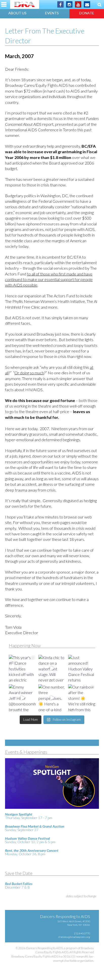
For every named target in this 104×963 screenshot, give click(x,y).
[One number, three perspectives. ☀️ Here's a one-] (51, 697)
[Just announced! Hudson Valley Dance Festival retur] (81, 668)
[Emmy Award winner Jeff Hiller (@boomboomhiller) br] (22, 697)
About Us (17, 13)
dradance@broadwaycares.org (74, 936)
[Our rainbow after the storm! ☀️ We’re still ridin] (81, 697)
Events (52, 13)
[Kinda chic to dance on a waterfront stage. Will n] (51, 668)
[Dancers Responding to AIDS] (24, 4)
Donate (86, 13)
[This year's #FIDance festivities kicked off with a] (22, 668)
